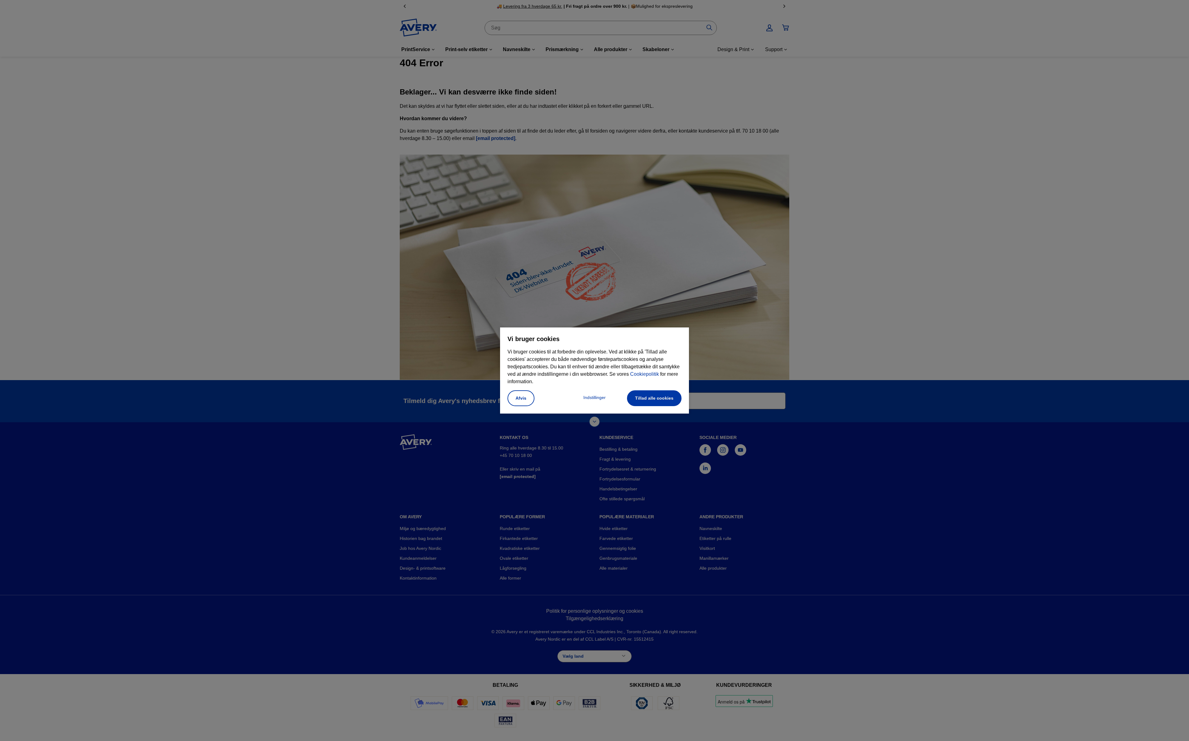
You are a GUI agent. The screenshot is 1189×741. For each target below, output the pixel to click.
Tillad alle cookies (654, 398)
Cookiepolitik (644, 374)
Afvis (521, 398)
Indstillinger (594, 397)
